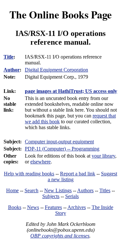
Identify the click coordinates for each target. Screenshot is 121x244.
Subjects (50, 196)
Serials (72, 196)
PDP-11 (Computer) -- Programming (62, 148)
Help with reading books (29, 173)
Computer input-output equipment (59, 141)
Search (31, 190)
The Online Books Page (60, 14)
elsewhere (40, 161)
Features (53, 207)
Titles (104, 190)
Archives (76, 207)
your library (103, 156)
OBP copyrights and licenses (59, 235)
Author (12, 69)
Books (14, 207)
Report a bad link (77, 173)
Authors (85, 190)
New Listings (58, 190)
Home (12, 190)
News (33, 207)
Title (9, 57)
